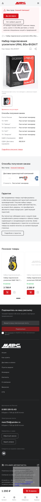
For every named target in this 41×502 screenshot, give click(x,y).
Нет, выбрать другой (13, 22)
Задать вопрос (8, 442)
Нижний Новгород (17, 168)
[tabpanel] (13, 274)
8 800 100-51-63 (9, 409)
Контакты (5, 377)
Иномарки (5, 372)
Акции (4, 352)
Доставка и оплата (8, 362)
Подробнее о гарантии (12, 233)
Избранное (25, 500)
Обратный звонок (10, 436)
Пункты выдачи (7, 367)
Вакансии (5, 387)
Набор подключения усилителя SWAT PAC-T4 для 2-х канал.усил (12, 279)
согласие (11, 332)
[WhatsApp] (35, 51)
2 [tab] (21, 298)
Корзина (36, 500)
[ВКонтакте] (28, 51)
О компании (6, 382)
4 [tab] (24, 298)
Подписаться (20, 329)
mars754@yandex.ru (11, 422)
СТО (3, 392)
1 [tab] (18, 298)
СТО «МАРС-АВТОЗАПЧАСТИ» (15, 465)
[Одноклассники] (31, 51)
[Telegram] (24, 51)
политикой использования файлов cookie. (24, 483)
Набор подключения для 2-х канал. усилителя (12, 275)
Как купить (6, 357)
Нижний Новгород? (22, 10)
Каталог (4, 500)
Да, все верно (11, 16)
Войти (14, 500)
